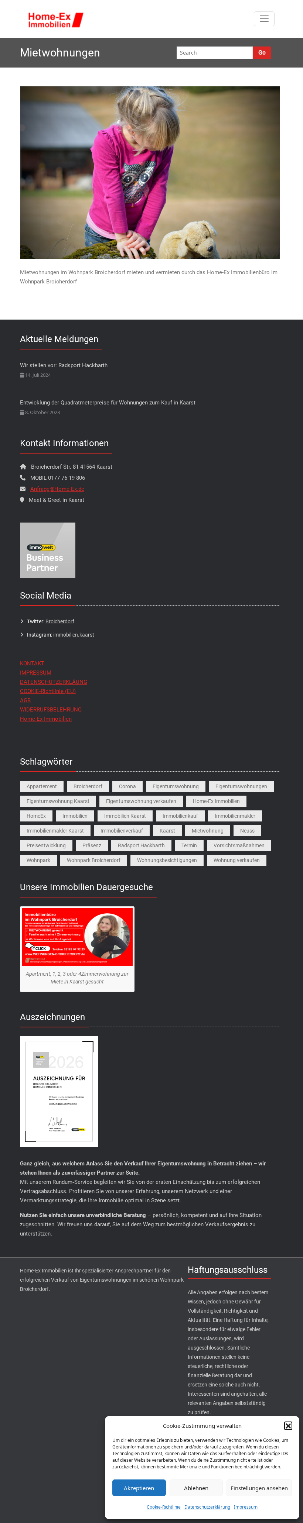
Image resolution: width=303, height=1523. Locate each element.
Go (262, 52)
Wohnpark (38, 860)
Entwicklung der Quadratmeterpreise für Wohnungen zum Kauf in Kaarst (107, 402)
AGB (25, 700)
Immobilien (75, 816)
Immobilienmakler (235, 816)
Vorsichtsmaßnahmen (239, 845)
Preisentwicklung (46, 845)
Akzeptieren (139, 1488)
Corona (127, 786)
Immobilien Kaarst (125, 816)
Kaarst (167, 831)
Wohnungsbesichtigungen (167, 860)
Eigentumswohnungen (241, 786)
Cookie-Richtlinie (164, 1507)
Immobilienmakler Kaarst (55, 831)
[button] (288, 1425)
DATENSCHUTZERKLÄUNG (53, 682)
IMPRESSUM (35, 672)
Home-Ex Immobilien (46, 719)
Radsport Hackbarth (141, 845)
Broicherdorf (59, 621)
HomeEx (36, 816)
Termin (189, 845)
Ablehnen (196, 1488)
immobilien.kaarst (73, 635)
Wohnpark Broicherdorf (93, 860)
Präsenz (91, 845)
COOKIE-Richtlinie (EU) (48, 691)
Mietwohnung (208, 831)
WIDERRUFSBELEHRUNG (51, 709)
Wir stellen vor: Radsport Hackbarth (64, 365)
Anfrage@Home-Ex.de (57, 489)
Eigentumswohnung (176, 786)
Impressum (246, 1507)
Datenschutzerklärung (207, 1507)
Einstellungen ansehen (259, 1488)
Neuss (247, 831)
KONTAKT (32, 663)
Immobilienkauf (180, 816)
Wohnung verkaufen (237, 860)
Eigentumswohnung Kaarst (58, 801)
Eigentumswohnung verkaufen (141, 801)
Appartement (42, 786)
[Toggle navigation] (264, 18)
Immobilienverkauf (122, 831)
